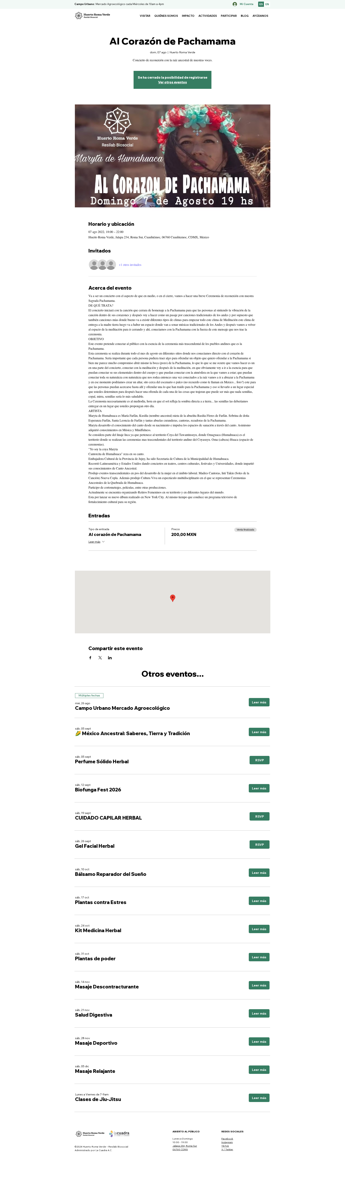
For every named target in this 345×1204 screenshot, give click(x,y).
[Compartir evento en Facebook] (90, 657)
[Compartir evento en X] (100, 657)
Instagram (227, 1142)
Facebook (227, 1138)
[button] (145, 16)
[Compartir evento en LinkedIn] (110, 657)
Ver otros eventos (172, 82)
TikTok (225, 1145)
